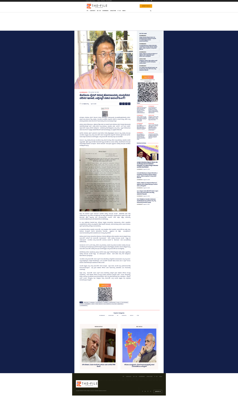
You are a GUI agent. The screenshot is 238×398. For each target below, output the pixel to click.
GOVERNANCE (83, 92)
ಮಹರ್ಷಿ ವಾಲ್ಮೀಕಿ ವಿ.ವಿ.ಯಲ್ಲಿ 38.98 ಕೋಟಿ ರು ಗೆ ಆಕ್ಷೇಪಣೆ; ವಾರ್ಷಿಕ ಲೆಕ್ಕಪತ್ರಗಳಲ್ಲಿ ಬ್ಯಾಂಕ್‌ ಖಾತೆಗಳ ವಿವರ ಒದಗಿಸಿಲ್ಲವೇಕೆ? (148, 55)
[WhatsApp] (149, 1)
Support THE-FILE (105, 108)
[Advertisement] (119, 21)
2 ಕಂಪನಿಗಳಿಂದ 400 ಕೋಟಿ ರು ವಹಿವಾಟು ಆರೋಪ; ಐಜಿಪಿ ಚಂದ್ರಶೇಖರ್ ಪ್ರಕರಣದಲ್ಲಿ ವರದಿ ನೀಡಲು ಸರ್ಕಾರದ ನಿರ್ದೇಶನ (153, 136)
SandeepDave (120, 303)
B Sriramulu (92, 302)
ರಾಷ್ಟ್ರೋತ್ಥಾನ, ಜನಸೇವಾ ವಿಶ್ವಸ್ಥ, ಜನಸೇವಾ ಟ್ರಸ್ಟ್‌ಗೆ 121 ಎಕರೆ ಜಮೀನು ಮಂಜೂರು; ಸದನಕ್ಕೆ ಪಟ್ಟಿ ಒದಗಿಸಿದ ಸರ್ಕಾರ (148, 62)
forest (93, 303)
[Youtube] (151, 1)
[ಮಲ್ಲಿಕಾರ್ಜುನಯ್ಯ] (81, 104)
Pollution (114, 303)
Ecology (82, 303)
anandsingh (86, 302)
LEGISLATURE (142, 58)
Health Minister (107, 303)
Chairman (106, 302)
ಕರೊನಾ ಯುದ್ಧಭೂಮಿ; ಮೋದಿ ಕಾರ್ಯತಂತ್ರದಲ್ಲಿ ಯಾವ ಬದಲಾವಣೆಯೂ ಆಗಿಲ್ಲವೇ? (139, 365)
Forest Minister (99, 303)
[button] (150, 10)
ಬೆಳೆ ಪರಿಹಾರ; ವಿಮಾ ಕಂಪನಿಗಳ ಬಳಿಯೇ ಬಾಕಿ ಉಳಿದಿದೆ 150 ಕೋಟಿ (98, 365)
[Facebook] (144, 1)
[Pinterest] (126, 104)
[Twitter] (148, 1)
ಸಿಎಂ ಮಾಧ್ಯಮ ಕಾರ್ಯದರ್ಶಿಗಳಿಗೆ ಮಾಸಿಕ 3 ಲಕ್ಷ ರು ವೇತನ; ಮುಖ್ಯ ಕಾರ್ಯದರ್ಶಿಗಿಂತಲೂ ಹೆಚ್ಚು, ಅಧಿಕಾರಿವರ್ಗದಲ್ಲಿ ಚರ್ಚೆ (148, 69)
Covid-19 (118, 302)
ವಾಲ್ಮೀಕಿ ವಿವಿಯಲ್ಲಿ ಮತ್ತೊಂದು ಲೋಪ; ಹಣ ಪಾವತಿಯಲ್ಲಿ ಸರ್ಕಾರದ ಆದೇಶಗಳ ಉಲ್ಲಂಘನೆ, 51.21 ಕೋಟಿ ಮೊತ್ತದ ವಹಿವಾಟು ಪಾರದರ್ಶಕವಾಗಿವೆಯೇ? (147, 39)
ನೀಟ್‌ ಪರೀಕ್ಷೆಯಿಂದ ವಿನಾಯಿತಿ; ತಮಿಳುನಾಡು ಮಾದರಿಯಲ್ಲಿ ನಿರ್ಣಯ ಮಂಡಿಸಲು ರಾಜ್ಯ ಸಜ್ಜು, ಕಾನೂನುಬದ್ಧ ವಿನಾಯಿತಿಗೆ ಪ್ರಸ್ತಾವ (141, 136)
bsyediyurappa (99, 302)
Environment (87, 303)
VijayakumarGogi (83, 305)
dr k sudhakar (125, 302)
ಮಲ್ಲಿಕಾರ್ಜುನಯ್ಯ (86, 103)
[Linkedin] (146, 1)
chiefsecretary (112, 302)
